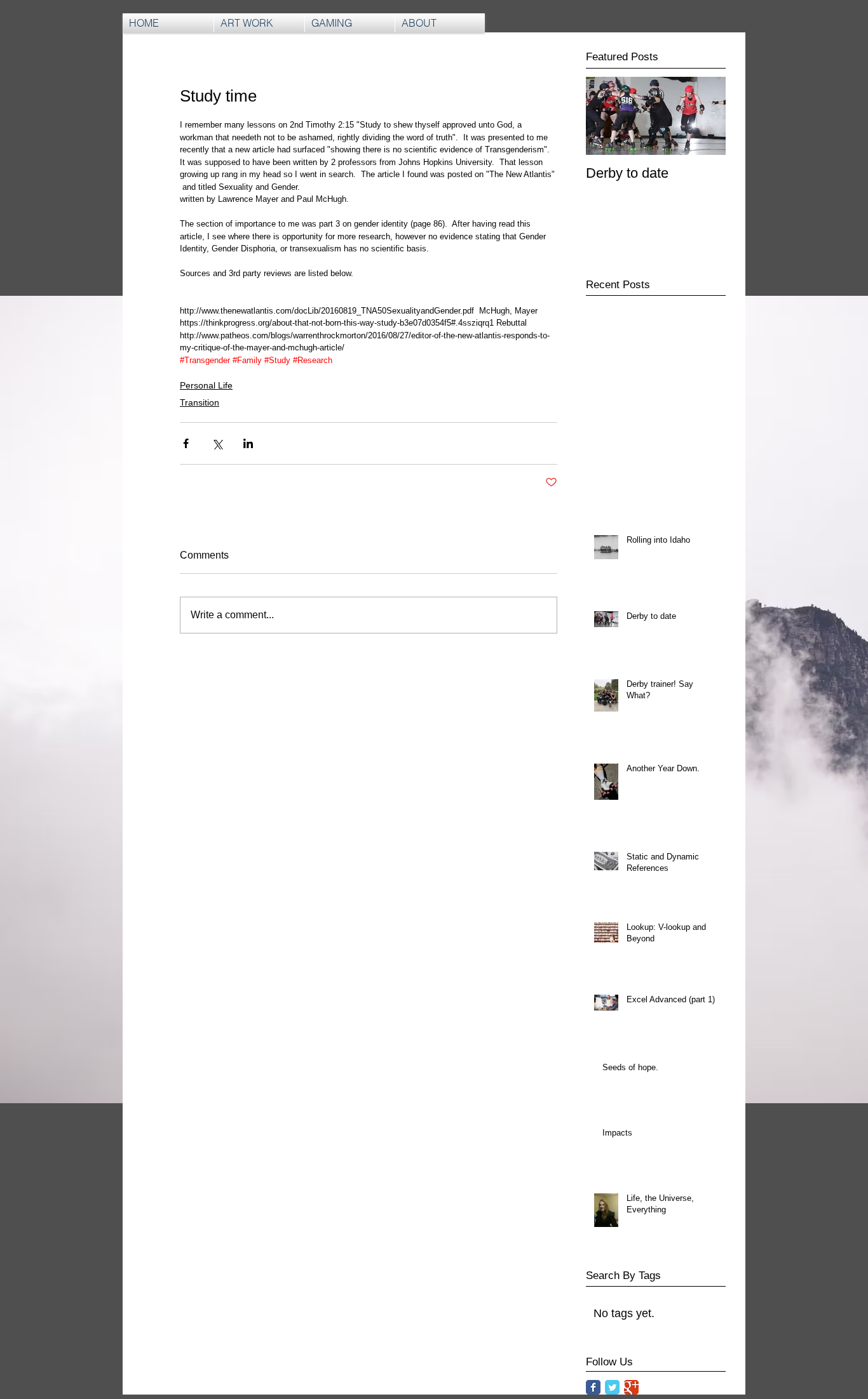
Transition (199, 402)
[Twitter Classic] (612, 1387)
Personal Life (206, 385)
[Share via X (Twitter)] (217, 443)
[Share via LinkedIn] (248, 443)
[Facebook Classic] (593, 1387)
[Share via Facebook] (186, 443)
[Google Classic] (631, 1387)
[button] (350, 22)
